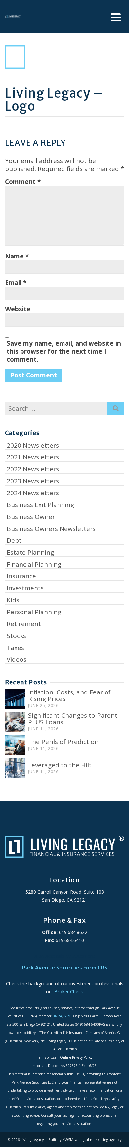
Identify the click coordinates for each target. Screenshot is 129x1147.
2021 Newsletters (33, 457)
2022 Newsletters (33, 469)
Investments (25, 588)
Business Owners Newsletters (51, 528)
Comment (23, 182)
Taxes (15, 647)
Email (15, 283)
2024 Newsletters (33, 493)
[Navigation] (116, 17)
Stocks (16, 635)
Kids (13, 600)
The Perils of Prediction (63, 741)
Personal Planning (34, 612)
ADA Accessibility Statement (64, 956)
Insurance (21, 576)
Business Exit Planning (40, 504)
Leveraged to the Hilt (60, 765)
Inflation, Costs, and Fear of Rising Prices (69, 695)
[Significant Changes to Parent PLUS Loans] (15, 722)
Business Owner (31, 516)
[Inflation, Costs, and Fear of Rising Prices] (15, 699)
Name (17, 256)
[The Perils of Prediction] (15, 745)
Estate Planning (30, 552)
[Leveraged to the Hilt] (15, 768)
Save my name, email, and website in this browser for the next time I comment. (64, 351)
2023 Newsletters (33, 481)
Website (18, 309)
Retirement (24, 623)
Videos (16, 659)
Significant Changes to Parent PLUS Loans (72, 718)
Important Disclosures (48, 1065)
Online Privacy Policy (76, 1057)
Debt (14, 540)
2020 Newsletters (33, 445)
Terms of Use (46, 1057)
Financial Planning (34, 564)
